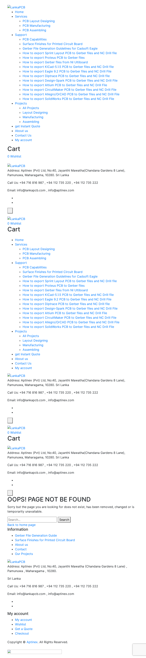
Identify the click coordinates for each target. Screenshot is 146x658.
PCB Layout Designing (39, 21)
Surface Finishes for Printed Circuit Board (53, 44)
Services (21, 16)
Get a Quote (24, 629)
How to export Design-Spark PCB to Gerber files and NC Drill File (70, 80)
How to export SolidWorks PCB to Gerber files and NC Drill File (68, 99)
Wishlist (20, 624)
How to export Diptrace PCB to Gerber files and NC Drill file (66, 76)
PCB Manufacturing (36, 25)
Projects (21, 103)
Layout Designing (35, 112)
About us (21, 131)
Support (21, 35)
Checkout (22, 633)
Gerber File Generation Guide (36, 535)
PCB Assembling (34, 30)
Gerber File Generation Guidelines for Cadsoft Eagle (60, 48)
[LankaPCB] (16, 7)
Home (19, 12)
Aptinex (32, 642)
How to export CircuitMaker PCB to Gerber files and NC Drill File (69, 89)
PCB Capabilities (35, 39)
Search (64, 520)
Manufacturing (33, 117)
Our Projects (24, 554)
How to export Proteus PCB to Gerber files (54, 57)
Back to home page (21, 525)
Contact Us (23, 135)
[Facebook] (16, 198)
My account (23, 140)
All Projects (31, 108)
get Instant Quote (27, 126)
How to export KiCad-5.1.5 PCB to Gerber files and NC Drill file (68, 67)
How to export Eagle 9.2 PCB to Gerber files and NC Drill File (67, 71)
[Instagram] (16, 202)
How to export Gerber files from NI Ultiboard (55, 62)
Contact (21, 549)
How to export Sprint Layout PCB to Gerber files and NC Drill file (70, 53)
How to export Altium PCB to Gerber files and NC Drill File (65, 85)
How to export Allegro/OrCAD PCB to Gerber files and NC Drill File (71, 94)
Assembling (31, 122)
